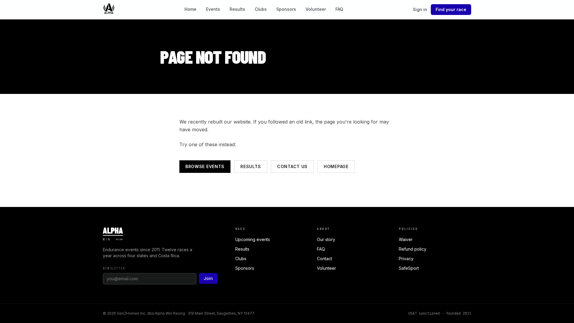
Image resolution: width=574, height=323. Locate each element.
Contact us (292, 166)
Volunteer (316, 9)
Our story (326, 239)
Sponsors (286, 9)
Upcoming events (252, 239)
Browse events (205, 166)
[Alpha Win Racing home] (109, 9)
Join (208, 278)
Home (190, 9)
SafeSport (409, 268)
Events (213, 9)
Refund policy (412, 249)
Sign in (420, 9)
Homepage (336, 166)
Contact (324, 258)
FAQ (339, 9)
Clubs (261, 9)
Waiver (406, 239)
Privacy (406, 258)
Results (237, 9)
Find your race (451, 9)
